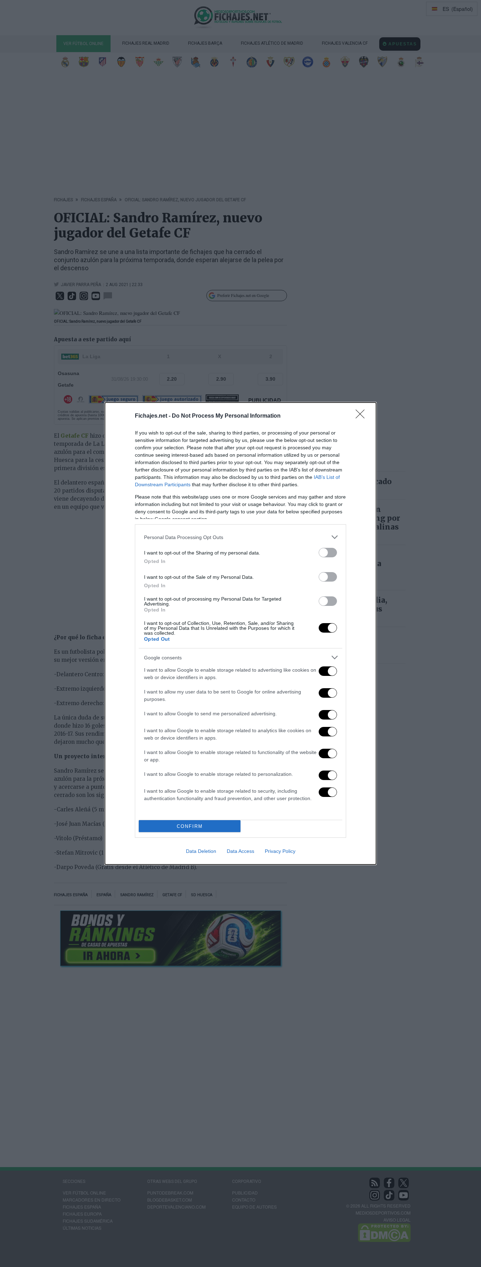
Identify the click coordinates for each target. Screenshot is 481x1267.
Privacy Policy (280, 851)
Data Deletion (201, 851)
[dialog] (240, 633)
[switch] (328, 552)
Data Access (240, 851)
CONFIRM (190, 826)
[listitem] (240, 537)
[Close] (362, 416)
